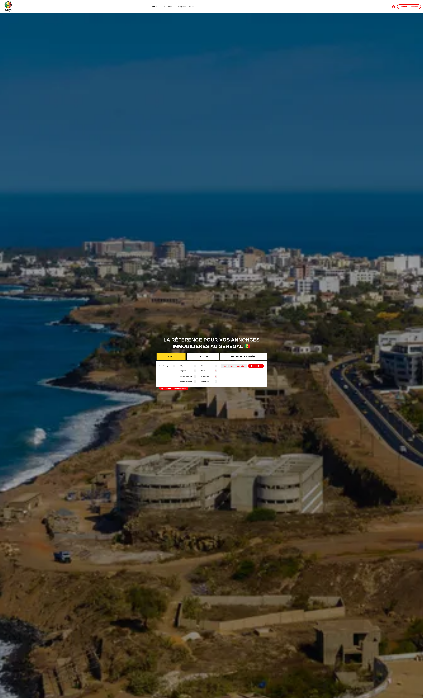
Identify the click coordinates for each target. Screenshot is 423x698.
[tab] (171, 356)
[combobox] (167, 365)
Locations (167, 6)
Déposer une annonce (409, 7)
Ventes (154, 6)
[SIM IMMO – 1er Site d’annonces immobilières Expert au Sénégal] (8, 6)
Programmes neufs (186, 6)
